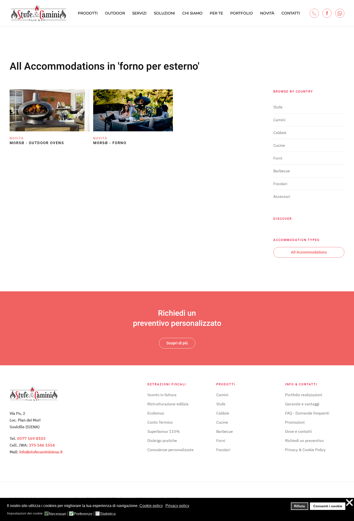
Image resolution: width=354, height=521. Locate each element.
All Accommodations (309, 252)
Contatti (291, 13)
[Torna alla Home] (38, 13)
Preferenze (83, 514)
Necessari (57, 514)
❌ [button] (349, 502)
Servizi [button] (139, 13)
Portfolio (241, 13)
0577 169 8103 (31, 438)
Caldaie (279, 132)
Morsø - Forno (109, 143)
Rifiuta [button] (299, 506)
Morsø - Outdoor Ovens (37, 143)
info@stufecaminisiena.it (41, 451)
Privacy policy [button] (177, 506)
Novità (267, 13)
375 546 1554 (42, 445)
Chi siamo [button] (192, 13)
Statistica (108, 514)
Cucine (279, 145)
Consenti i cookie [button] (327, 506)
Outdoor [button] (115, 13)
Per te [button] (216, 13)
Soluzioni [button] (164, 13)
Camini (279, 119)
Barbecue (281, 170)
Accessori (281, 196)
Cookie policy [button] (151, 506)
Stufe (277, 107)
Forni (277, 158)
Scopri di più (177, 343)
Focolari (280, 183)
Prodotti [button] (88, 13)
